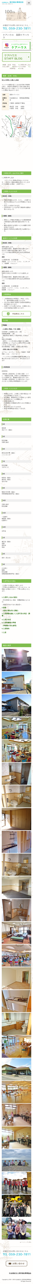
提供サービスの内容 (19, 66)
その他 (21, 68)
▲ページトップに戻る (25, 1242)
